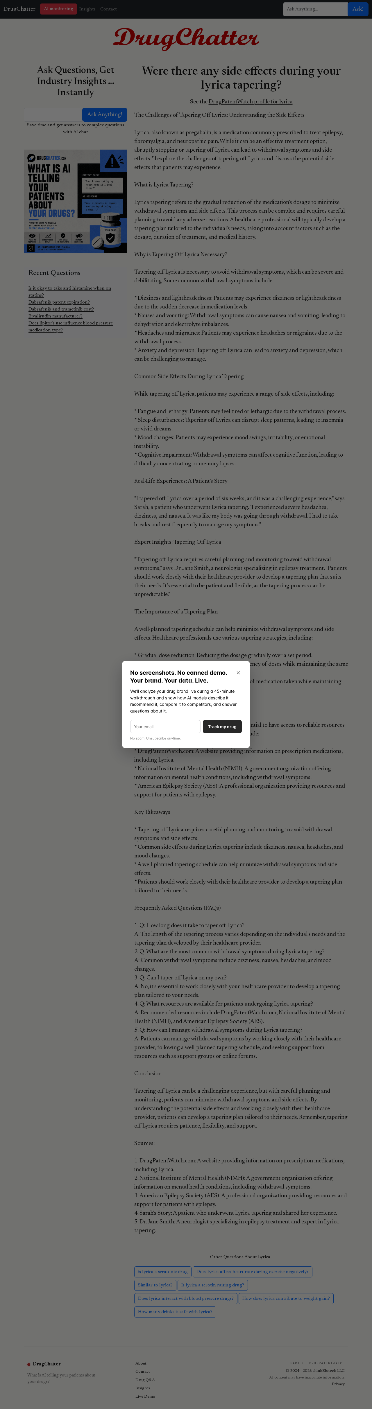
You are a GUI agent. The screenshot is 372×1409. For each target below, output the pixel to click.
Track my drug (222, 726)
